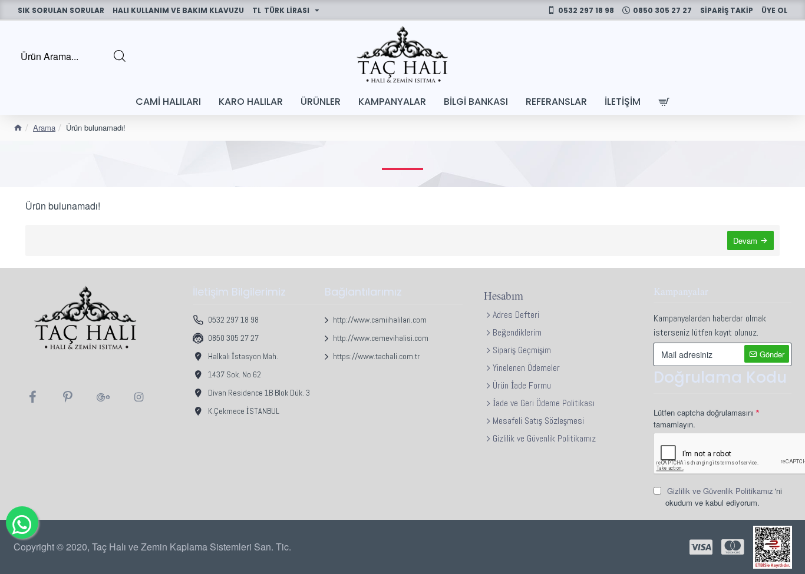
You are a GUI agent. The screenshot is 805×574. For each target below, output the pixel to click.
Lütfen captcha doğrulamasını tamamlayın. (704, 418)
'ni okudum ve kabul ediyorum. (723, 496)
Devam (745, 240)
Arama (44, 127)
